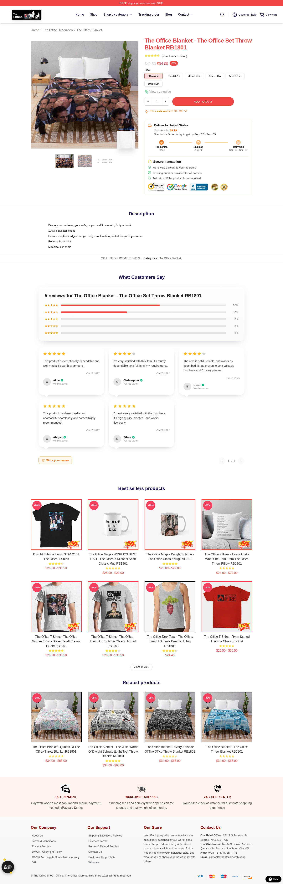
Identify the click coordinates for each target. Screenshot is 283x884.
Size (147, 69)
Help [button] (275, 879)
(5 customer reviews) (174, 56)
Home (35, 30)
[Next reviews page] (241, 460)
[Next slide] (132, 95)
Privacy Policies (41, 846)
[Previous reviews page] (222, 460)
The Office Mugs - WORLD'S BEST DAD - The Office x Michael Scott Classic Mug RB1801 (113, 559)
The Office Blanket (89, 30)
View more (141, 667)
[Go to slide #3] (104, 161)
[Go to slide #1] (64, 161)
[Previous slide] (37, 95)
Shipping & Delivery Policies (105, 835)
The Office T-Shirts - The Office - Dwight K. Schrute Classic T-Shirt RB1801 (113, 641)
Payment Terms (97, 840)
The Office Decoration (58, 30)
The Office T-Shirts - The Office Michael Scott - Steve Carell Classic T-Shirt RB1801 (56, 641)
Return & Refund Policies (103, 846)
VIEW (56, 546)
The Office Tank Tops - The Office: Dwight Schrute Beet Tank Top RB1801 (170, 641)
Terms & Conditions (44, 840)
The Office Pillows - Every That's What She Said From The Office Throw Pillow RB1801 (227, 559)
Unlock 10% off (8, 867)
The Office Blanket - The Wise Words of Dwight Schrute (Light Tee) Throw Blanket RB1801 (113, 751)
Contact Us (95, 851)
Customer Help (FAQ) (101, 857)
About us (37, 835)
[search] (222, 14)
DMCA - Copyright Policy (47, 851)
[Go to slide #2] (84, 161)
